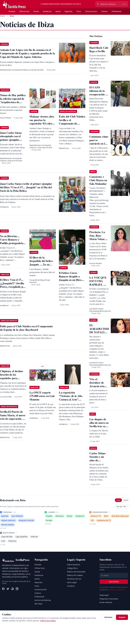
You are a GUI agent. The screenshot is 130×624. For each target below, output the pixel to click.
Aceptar (122, 617)
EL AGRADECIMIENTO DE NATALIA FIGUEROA (102, 330)
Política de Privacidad (76, 571)
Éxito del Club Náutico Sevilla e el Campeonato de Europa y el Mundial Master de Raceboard (72, 123)
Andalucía (47, 11)
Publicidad (104, 595)
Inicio (2, 16)
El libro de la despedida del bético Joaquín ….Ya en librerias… (41, 262)
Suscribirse (114, 581)
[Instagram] (12, 589)
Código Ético (72, 568)
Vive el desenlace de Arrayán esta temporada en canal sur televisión (97, 388)
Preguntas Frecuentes (109, 599)
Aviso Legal (72, 582)
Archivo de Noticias (43, 600)
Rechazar (108, 617)
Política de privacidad (116, 590)
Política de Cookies (75, 575)
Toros (78, 11)
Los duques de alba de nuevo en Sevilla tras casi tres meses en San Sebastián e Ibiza (99, 428)
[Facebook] (3, 589)
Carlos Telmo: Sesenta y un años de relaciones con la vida (99, 460)
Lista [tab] (118, 500)
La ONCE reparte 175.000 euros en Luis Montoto (42, 396)
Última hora (24, 11)
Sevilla (36, 11)
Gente (58, 11)
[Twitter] (8, 589)
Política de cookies (48, 620)
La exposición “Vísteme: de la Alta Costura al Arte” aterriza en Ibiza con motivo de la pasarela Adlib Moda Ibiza (71, 401)
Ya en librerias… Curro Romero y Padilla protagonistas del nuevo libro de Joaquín (12, 243)
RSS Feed (38, 604)
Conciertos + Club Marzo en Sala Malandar (98, 180)
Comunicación (91, 11)
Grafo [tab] (125, 500)
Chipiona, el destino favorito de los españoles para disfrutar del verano (11, 376)
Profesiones (116, 11)
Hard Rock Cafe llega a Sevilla (98, 49)
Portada (12, 11)
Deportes (68, 11)
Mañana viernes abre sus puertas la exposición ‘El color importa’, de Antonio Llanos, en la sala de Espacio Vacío (41, 125)
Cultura (104, 11)
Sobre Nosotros (73, 564)
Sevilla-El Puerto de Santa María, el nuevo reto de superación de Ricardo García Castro (12, 419)
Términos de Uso (74, 579)
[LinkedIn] (17, 589)
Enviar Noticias (106, 602)
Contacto (71, 586)
